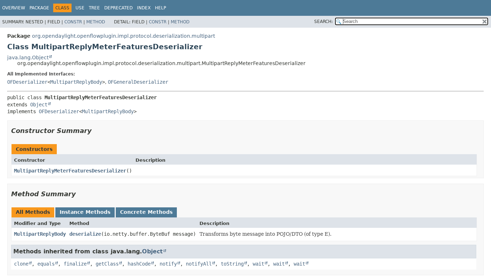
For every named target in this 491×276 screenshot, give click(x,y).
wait (258, 264)
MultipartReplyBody (76, 82)
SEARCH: (323, 21)
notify (168, 264)
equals (46, 264)
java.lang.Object (28, 57)
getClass (107, 264)
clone (21, 264)
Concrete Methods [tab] (146, 212)
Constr (73, 21)
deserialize (85, 234)
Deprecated (118, 7)
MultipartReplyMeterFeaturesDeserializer (70, 171)
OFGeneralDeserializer (138, 82)
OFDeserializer (27, 82)
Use (79, 7)
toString (232, 264)
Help (160, 7)
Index (144, 7)
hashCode (139, 264)
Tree (94, 7)
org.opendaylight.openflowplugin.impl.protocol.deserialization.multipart (123, 36)
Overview (13, 7)
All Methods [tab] (33, 212)
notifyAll (199, 264)
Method (95, 21)
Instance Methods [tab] (85, 212)
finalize (75, 264)
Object (38, 104)
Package (39, 7)
